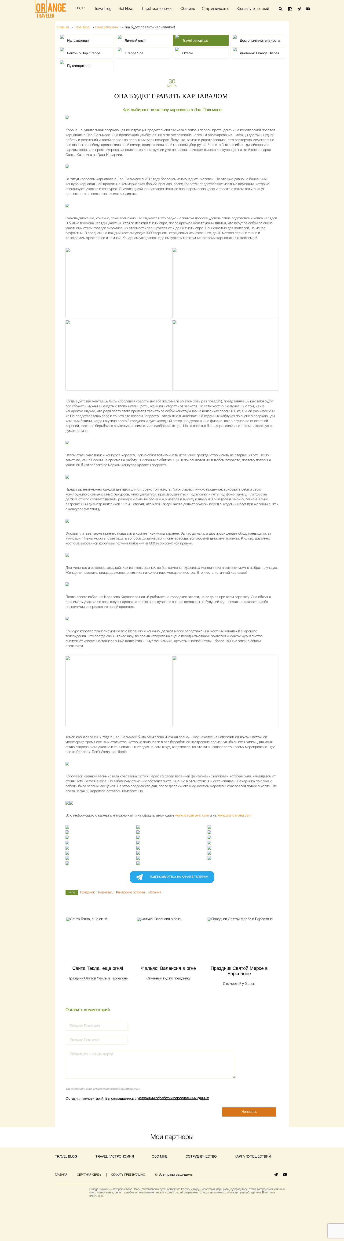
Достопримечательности (260, 40)
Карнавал (105, 892)
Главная (63, 27)
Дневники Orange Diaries (259, 53)
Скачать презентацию (128, 1175)
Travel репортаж (106, 27)
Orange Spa (134, 53)
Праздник (87, 892)
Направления (78, 40)
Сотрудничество (215, 9)
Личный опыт (135, 40)
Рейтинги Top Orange (83, 53)
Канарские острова (130, 892)
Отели (187, 53)
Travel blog (102, 9)
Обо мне (187, 9)
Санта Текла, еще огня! (97, 968)
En (83, 8)
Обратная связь (89, 1175)
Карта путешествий (253, 9)
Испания (154, 892)
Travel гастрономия (157, 9)
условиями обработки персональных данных (173, 1098)
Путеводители (78, 66)
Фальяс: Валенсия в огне (168, 968)
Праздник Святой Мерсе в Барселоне (239, 971)
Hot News (126, 9)
